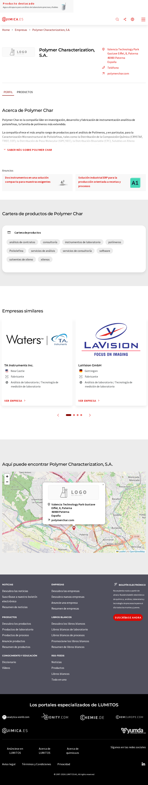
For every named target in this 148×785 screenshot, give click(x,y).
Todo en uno (59, 679)
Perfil (8, 92)
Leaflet (122, 551)
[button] (74, 528)
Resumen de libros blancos (67, 647)
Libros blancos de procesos (68, 635)
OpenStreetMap (137, 551)
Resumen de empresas (65, 608)
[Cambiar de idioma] (132, 19)
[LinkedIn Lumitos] (143, 764)
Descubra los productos (16, 623)
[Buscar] (117, 19)
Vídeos (6, 668)
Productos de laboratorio (17, 629)
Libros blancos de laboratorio (69, 629)
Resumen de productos (16, 647)
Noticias (56, 662)
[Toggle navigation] (143, 19)
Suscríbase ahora (128, 617)
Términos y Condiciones (36, 764)
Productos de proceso (15, 635)
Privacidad (63, 764)
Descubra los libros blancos (68, 623)
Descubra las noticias (15, 591)
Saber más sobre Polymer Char (29, 150)
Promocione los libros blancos (70, 641)
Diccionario (9, 662)
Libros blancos (60, 674)
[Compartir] (124, 19)
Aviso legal (9, 764)
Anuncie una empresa (64, 602)
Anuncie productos (13, 641)
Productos (25, 92)
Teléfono (113, 67)
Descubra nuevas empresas (67, 596)
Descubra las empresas (65, 591)
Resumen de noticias (15, 607)
